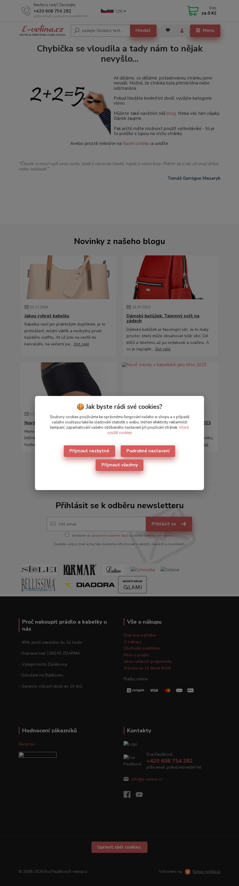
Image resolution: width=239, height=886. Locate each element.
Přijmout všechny (119, 465)
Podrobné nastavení (148, 451)
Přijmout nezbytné (89, 451)
